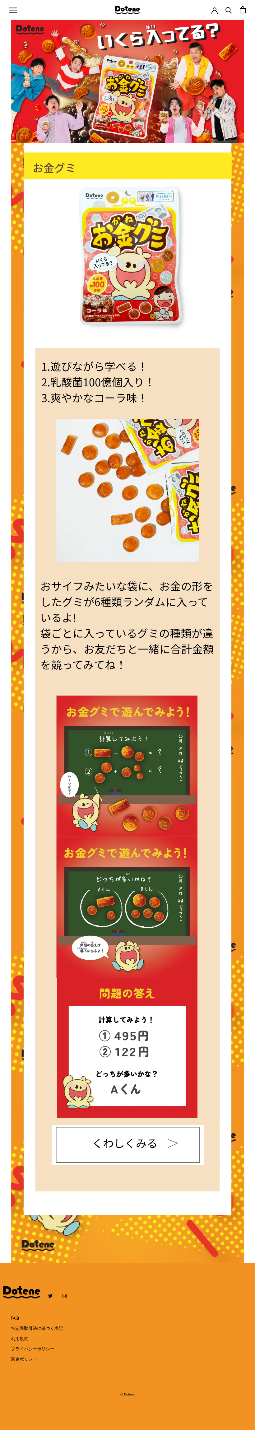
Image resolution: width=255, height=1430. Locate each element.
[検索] (228, 10)
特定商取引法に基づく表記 (37, 1328)
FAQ (15, 1318)
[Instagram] (65, 1295)
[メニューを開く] (13, 9)
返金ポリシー (24, 1359)
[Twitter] (50, 1295)
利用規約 (19, 1338)
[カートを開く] (243, 9)
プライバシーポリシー (32, 1349)
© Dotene (127, 1394)
